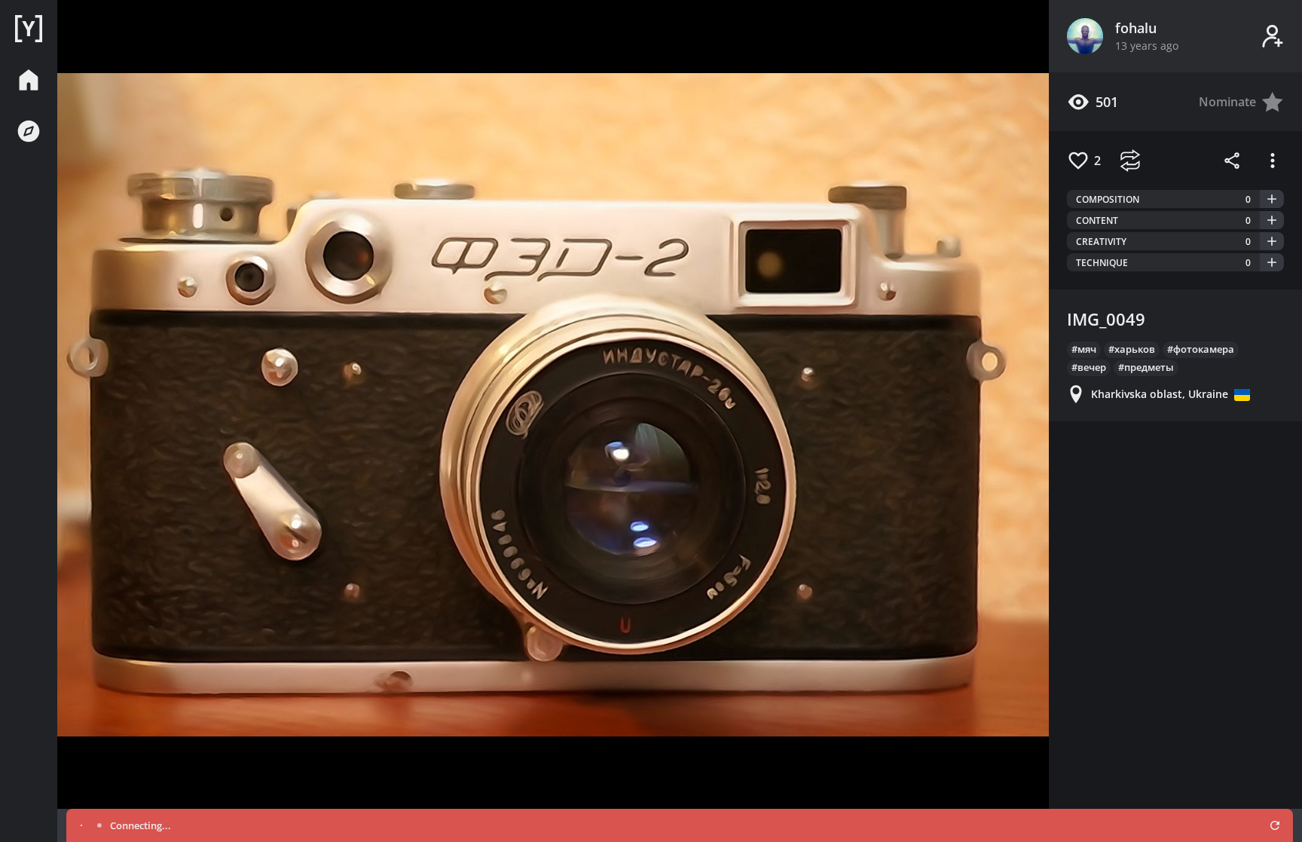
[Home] (28, 28)
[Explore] (28, 131)
